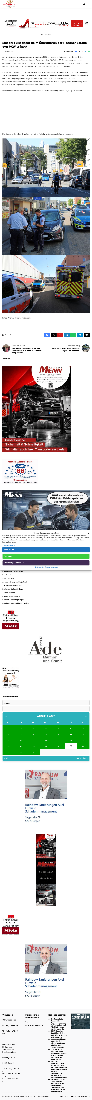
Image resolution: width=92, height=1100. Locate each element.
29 (9, 752)
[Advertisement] (46, 112)
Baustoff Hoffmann (10, 575)
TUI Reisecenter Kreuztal (12, 585)
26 (58, 746)
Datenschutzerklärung (42, 567)
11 (46, 734)
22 (8, 746)
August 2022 (46, 716)
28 (83, 746)
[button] (88, 533)
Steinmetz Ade (8, 578)
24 (34, 746)
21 (83, 740)
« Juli (6, 758)
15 (8, 740)
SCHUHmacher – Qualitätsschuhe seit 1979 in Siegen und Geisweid (59, 1034)
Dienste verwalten (9, 545)
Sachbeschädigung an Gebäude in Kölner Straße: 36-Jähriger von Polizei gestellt (58, 1043)
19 (58, 740)
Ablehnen (8, 556)
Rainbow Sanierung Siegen (13, 600)
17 (33, 740)
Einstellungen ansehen (14, 563)
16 (21, 740)
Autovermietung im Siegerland (14, 582)
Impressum (54, 567)
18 (46, 740)
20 (71, 740)
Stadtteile (47, 34)
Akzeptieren (9, 549)
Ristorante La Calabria (11, 596)
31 (33, 752)
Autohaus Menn (8, 593)
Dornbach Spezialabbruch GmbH (15, 603)
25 (46, 746)
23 (21, 746)
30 (21, 752)
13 (71, 734)
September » (82, 758)
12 (58, 734)
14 (83, 734)
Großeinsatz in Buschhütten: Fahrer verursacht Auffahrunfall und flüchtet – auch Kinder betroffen (58, 1024)
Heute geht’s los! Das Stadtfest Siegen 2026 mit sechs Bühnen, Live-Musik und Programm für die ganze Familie (58, 1085)
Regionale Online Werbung (12, 589)
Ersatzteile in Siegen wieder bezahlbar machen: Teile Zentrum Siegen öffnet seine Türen (58, 1054)
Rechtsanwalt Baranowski (12, 571)
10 (33, 734)
